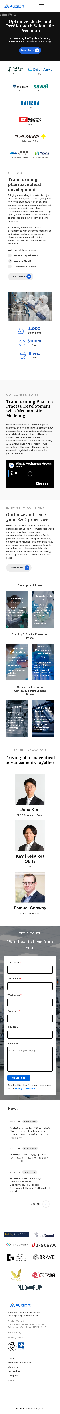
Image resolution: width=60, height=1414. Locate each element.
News (13, 1108)
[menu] (41, 6)
